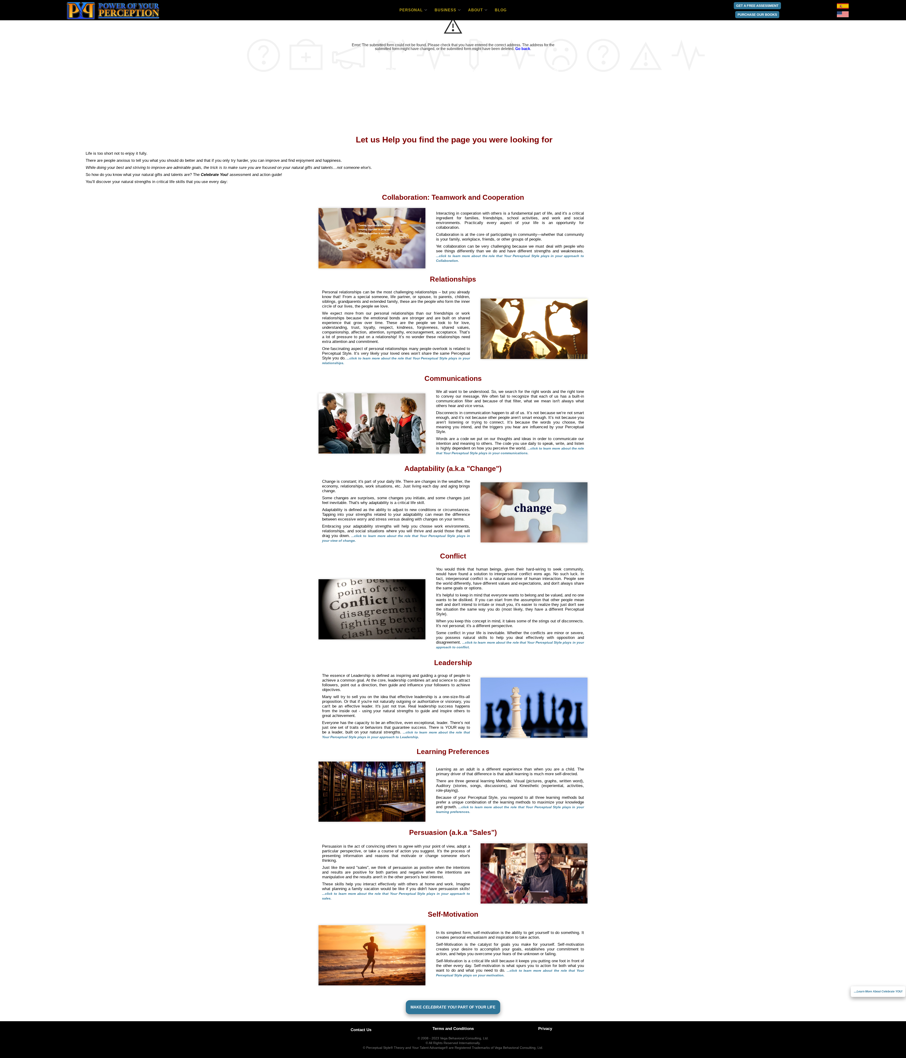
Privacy (545, 1028)
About (475, 10)
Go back (522, 49)
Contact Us (361, 1030)
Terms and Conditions (453, 1028)
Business (445, 10)
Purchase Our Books (757, 15)
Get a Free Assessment (757, 6)
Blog (501, 10)
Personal (411, 10)
